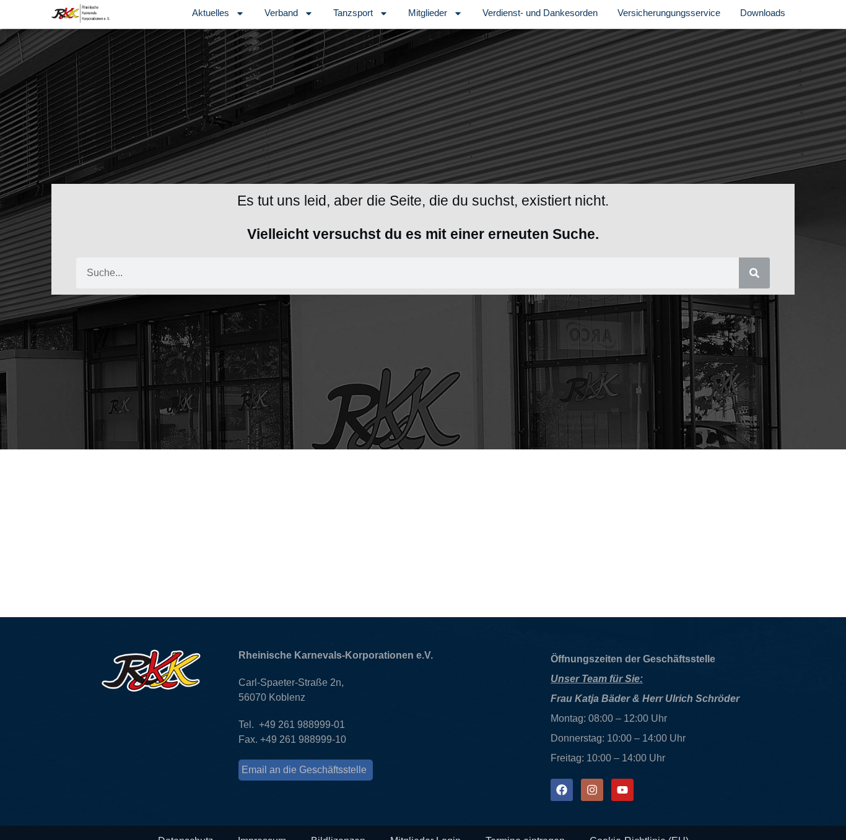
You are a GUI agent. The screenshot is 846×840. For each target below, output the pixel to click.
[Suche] (754, 273)
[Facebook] (562, 790)
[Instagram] (592, 790)
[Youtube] (622, 790)
